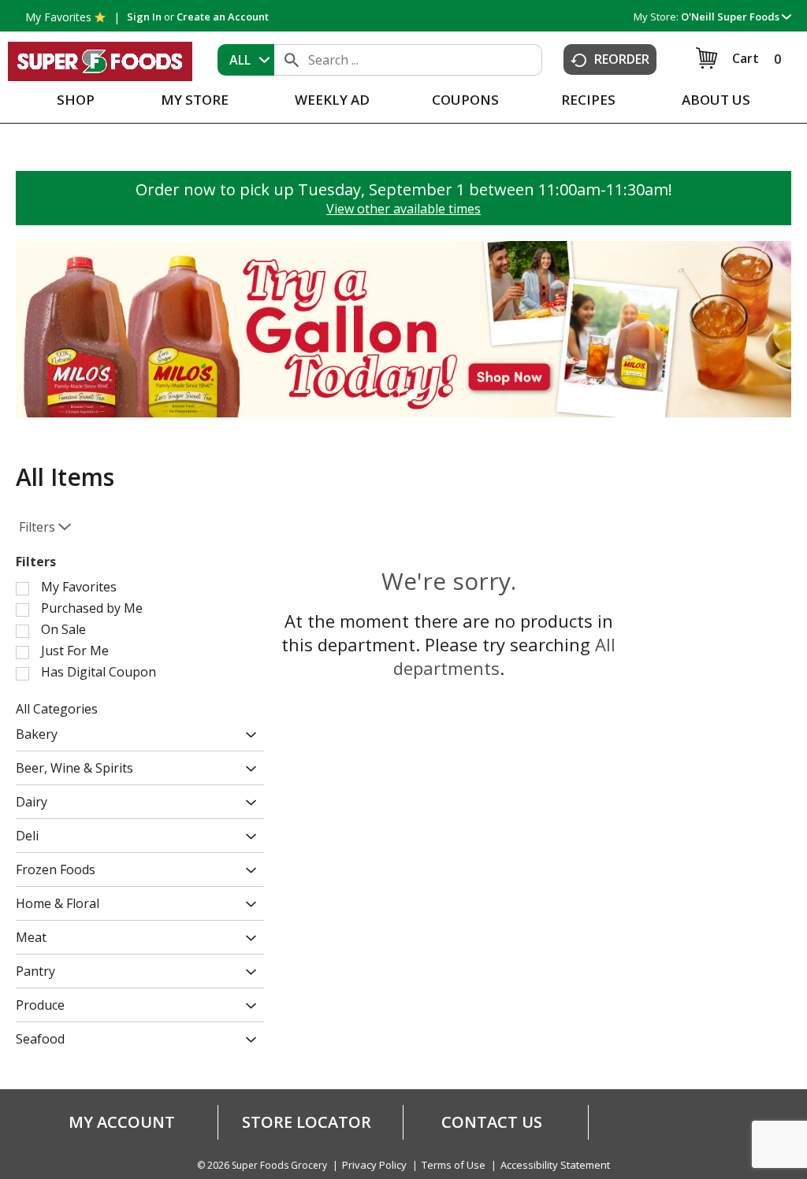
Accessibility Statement (555, 1165)
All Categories (57, 708)
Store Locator (306, 1122)
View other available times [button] (403, 208)
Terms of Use (453, 1165)
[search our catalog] (291, 60)
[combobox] (246, 60)
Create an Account (223, 16)
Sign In (144, 16)
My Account (122, 1122)
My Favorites (58, 16)
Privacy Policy (374, 1165)
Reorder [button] (621, 59)
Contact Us (491, 1122)
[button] (736, 16)
